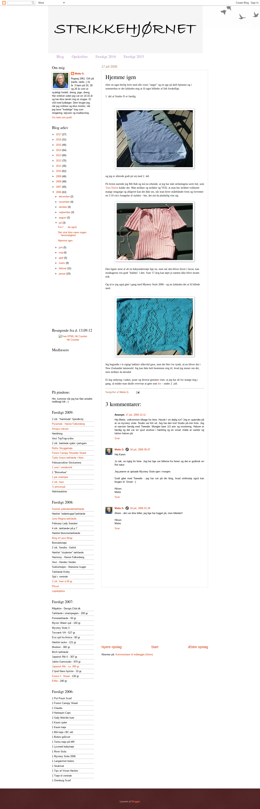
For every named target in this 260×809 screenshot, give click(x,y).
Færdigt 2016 (106, 56)
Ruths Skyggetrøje (62, 448)
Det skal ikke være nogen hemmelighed (72, 234)
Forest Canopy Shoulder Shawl (69, 453)
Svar (117, 438)
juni (61, 247)
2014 (59, 150)
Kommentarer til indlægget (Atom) (134, 654)
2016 (59, 139)
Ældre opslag (198, 647)
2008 (59, 181)
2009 (59, 176)
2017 (59, 134)
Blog (60, 56)
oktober (63, 207)
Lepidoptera (58, 591)
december (64, 196)
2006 (59, 192)
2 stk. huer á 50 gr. (62, 581)
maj (61, 252)
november (64, 201)
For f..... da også (67, 227)
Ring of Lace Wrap (62, 538)
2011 (59, 165)
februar (63, 268)
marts (62, 263)
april (61, 257)
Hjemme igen (65, 240)
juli (61, 222)
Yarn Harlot (112, 187)
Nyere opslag (111, 647)
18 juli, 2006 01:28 (140, 508)
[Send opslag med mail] (137, 392)
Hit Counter (73, 339)
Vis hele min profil (62, 117)
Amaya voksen (60, 428)
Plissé (55, 586)
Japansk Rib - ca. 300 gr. (66, 666)
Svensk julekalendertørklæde (68, 509)
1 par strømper (60, 477)
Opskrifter (80, 56)
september (65, 212)
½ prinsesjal (58, 486)
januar (62, 273)
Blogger (136, 801)
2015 (59, 144)
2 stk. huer (58, 482)
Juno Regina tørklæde (64, 518)
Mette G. (125, 392)
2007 (59, 186)
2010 (59, 171)
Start (154, 647)
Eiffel (55, 680)
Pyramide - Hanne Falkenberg (68, 423)
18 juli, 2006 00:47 (140, 449)
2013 (59, 155)
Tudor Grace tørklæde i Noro (68, 457)
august (63, 217)
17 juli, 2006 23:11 (136, 414)
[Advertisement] (154, 616)
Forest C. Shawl (61, 676)
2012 (59, 160)
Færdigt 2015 (134, 56)
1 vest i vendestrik (62, 467)
